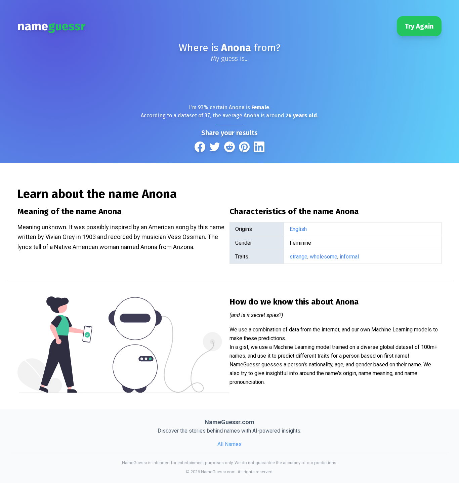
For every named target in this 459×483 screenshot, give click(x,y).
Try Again (419, 26)
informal (349, 256)
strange (298, 256)
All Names (229, 444)
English (298, 229)
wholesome (323, 256)
